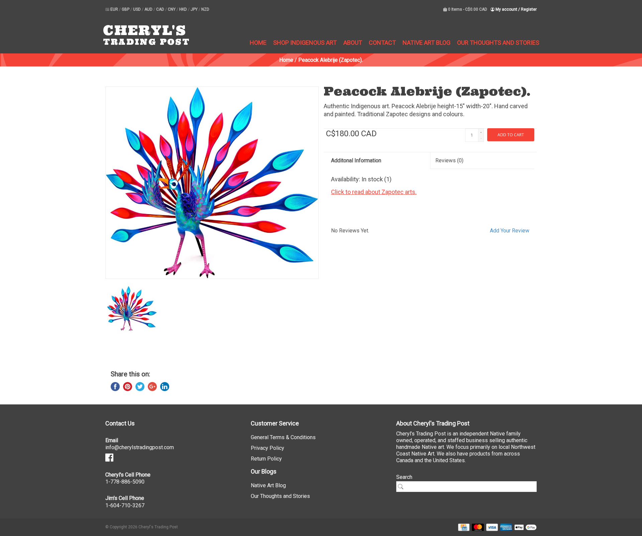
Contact (382, 42)
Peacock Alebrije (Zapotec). (330, 60)
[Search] (403, 486)
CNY (172, 9)
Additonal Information (356, 160)
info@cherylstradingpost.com (139, 447)
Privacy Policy (267, 448)
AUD (148, 9)
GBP (126, 9)
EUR (114, 9)
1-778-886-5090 (124, 482)
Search (404, 477)
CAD (160, 9)
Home (258, 42)
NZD (205, 9)
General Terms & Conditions (283, 437)
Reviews (449, 160)
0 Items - (467, 9)
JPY (195, 9)
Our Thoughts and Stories (498, 42)
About (352, 42)
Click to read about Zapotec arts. (374, 191)
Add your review (509, 230)
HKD (183, 9)
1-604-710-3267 (124, 505)
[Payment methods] (462, 527)
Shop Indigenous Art (305, 42)
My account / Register (516, 9)
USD (137, 9)
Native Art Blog (426, 42)
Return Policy (266, 459)
